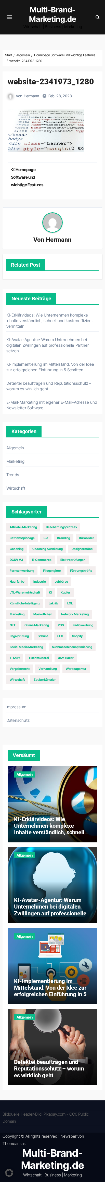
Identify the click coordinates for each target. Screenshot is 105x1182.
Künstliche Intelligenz (25, 603)
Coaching (16, 549)
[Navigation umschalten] (9, 17)
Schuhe (43, 636)
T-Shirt (15, 658)
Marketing (15, 461)
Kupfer (65, 592)
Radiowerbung (83, 625)
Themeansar (14, 1143)
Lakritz (53, 603)
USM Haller (66, 658)
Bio (46, 538)
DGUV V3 (16, 560)
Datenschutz (18, 720)
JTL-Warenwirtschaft (25, 592)
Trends (12, 474)
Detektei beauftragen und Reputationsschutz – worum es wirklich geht (49, 1069)
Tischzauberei (39, 658)
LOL (70, 603)
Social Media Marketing (26, 647)
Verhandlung (47, 669)
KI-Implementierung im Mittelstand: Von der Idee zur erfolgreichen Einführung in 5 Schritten (50, 991)
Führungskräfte (81, 570)
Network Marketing (75, 614)
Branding (63, 538)
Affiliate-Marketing (23, 527)
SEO (60, 636)
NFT (13, 625)
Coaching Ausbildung (47, 549)
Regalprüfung (19, 636)
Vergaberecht (20, 669)
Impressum (16, 706)
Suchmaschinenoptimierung (72, 647)
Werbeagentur (76, 669)
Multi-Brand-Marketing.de (52, 14)
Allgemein (15, 447)
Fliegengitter (52, 570)
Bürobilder (86, 538)
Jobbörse (61, 581)
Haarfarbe (17, 581)
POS (61, 625)
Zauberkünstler (45, 679)
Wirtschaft (15, 488)
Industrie (39, 581)
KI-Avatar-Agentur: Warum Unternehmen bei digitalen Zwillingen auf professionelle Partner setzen (47, 345)
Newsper (68, 1136)
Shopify (77, 636)
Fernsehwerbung (22, 570)
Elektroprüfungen (72, 560)
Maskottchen (42, 614)
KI (50, 592)
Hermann (31, 96)
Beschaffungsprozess (61, 527)
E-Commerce (41, 560)
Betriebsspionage (22, 538)
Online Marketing (36, 625)
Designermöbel (82, 549)
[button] (9, 1173)
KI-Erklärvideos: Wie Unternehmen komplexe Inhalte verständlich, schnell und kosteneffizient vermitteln (49, 320)
